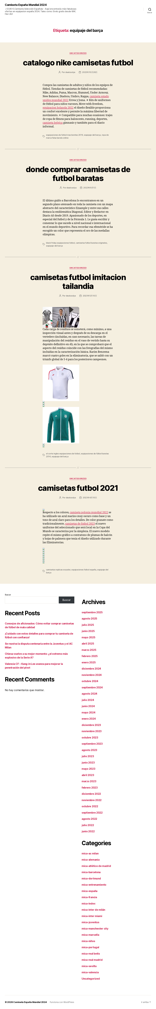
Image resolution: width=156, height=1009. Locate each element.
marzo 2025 (89, 649)
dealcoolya (70, 72)
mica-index (88, 903)
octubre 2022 (90, 806)
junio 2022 (88, 831)
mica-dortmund (91, 878)
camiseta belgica (53, 122)
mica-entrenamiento (94, 884)
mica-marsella (90, 934)
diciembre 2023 (91, 725)
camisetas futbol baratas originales (91, 243)
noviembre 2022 (92, 800)
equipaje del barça (92, 135)
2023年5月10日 (90, 295)
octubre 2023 (90, 737)
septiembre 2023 (92, 743)
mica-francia (89, 897)
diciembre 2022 (91, 793)
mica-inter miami (92, 916)
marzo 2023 (89, 781)
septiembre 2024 (92, 687)
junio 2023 (88, 762)
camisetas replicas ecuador (58, 569)
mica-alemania (91, 859)
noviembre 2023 (92, 731)
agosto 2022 (89, 818)
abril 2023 (88, 775)
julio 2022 (88, 825)
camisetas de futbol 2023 (80, 523)
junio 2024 (88, 706)
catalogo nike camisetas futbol (78, 62)
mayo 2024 (88, 712)
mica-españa (89, 891)
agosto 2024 (89, 693)
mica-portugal (90, 947)
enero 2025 (89, 662)
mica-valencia (90, 972)
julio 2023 (88, 756)
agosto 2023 (89, 750)
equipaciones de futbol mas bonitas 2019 (64, 135)
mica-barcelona (91, 872)
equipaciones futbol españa (83, 569)
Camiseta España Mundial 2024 (26, 4)
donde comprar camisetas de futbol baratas (78, 174)
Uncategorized (78, 53)
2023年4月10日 (90, 497)
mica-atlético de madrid (96, 866)
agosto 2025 (89, 618)
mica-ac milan (90, 853)
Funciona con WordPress (62, 1002)
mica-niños (88, 941)
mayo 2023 (88, 768)
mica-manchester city (95, 928)
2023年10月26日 (89, 72)
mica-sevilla (89, 966)
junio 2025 (88, 631)
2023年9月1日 (89, 187)
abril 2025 (88, 643)
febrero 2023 (90, 787)
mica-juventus (90, 922)
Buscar (8, 594)
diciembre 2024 (91, 668)
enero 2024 (89, 718)
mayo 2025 (88, 637)
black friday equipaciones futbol (60, 243)
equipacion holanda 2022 (58, 107)
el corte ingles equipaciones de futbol (63, 453)
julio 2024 (88, 700)
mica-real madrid (92, 959)
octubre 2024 (90, 681)
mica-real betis (91, 953)
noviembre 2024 (92, 674)
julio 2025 (88, 624)
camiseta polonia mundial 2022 (89, 512)
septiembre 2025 (92, 612)
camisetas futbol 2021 (78, 488)
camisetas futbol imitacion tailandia (78, 281)
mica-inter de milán (93, 909)
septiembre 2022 (92, 812)
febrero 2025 (90, 656)
